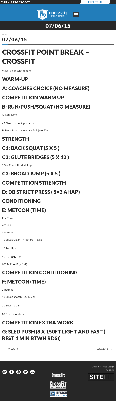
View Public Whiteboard (16, 70)
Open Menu (76, 14)
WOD (4, 34)
